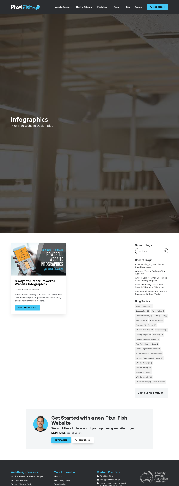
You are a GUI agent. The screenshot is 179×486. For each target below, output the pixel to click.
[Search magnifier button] (165, 251)
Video (159, 358)
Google (152, 325)
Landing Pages (143, 335)
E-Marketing (141, 320)
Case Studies (60, 484)
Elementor (141, 325)
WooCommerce (143, 382)
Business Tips (142, 311)
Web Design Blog (62, 480)
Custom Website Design (22, 484)
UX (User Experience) (145, 358)
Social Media (142, 353)
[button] (70, 7)
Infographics (34, 289)
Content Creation (144, 316)
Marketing (158, 335)
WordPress (159, 382)
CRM (157, 316)
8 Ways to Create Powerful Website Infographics (35, 282)
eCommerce (156, 320)
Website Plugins (143, 372)
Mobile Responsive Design (147, 339)
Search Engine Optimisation (148, 349)
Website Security (144, 377)
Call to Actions (157, 311)
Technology (156, 353)
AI (138, 306)
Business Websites (19, 480)
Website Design (144, 363)
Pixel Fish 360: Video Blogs (147, 344)
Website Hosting (143, 368)
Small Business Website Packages (27, 476)
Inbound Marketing (144, 330)
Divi (164, 316)
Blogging (147, 306)
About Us (58, 476)
